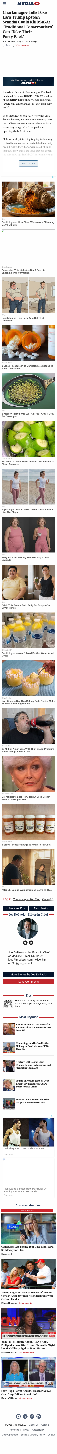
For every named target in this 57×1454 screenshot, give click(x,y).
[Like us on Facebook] (32, 1416)
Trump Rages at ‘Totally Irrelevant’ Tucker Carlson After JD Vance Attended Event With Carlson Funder (27, 1296)
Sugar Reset (7, 363)
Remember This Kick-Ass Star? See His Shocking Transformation (23, 271)
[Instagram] (39, 1416)
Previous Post (17, 908)
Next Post (40, 908)
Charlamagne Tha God (26, 899)
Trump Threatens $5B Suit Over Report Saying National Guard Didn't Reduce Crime (32, 1083)
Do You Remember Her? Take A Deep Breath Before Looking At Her (26, 798)
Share (8, 45)
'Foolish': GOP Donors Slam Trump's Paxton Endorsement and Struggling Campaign (33, 1065)
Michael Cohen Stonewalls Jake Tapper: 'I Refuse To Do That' (32, 1101)
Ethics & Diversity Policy (33, 1435)
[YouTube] (18, 1416)
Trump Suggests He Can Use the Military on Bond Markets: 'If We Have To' (32, 1046)
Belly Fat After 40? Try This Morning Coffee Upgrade (25, 558)
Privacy (25, 1430)
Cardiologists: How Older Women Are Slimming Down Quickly (28, 223)
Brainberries (7, 267)
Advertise (14, 1430)
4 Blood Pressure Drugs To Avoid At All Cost (26, 844)
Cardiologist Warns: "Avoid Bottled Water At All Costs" (28, 654)
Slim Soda (6, 698)
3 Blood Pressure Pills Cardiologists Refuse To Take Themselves (27, 367)
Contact (51, 1435)
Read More (28, 163)
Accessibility (38, 1430)
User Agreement (10, 1435)
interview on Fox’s (24, 115)
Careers (45, 1425)
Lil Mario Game (8, 794)
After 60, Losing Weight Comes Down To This (27, 890)
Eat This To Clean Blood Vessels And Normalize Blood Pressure (28, 463)
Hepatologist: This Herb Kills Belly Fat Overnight (23, 319)
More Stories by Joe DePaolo (28, 974)
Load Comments (28, 981)
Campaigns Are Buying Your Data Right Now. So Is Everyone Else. (27, 1248)
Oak (4, 219)
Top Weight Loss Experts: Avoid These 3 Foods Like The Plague (27, 510)
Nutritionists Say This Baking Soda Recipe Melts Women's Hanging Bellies (28, 702)
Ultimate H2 (7, 650)
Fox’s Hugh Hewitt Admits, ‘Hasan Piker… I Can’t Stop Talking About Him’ (26, 1392)
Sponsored (6, 1254)
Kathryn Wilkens (9, 1398)
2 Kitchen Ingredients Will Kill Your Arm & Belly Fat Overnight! (28, 415)
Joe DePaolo (9, 41)
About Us (33, 1425)
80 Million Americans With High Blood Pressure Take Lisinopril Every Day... (28, 750)
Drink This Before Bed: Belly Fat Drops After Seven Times (26, 606)
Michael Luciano (9, 1303)
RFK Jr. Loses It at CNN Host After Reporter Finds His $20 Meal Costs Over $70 (33, 1027)
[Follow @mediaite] (25, 1416)
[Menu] (6, 3)
